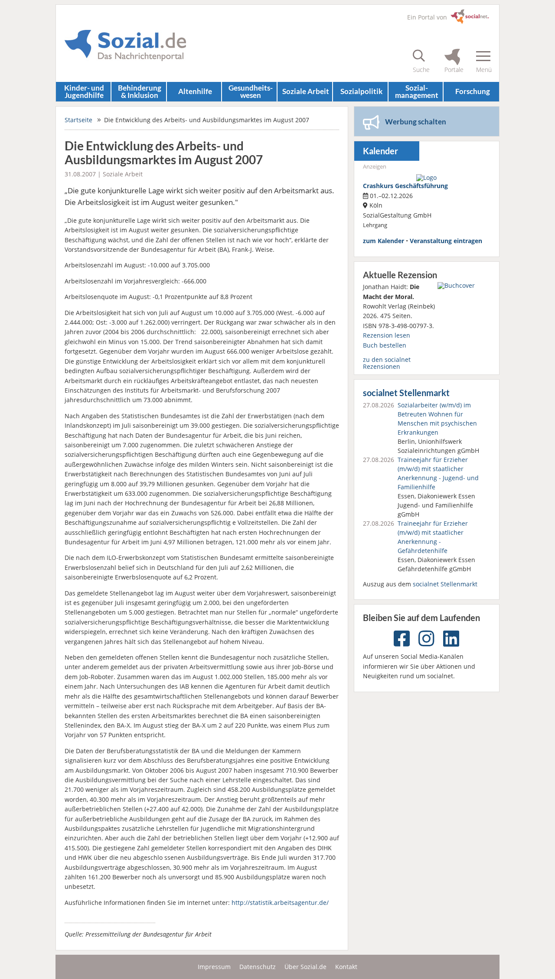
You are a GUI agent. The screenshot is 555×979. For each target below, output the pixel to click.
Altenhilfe (195, 91)
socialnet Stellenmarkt (406, 393)
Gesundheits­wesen (251, 91)
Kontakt (346, 967)
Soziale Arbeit (305, 91)
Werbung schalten (415, 121)
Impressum (214, 967)
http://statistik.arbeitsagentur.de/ (280, 902)
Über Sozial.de (305, 967)
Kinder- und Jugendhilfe (84, 91)
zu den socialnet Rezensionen (387, 363)
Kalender (380, 151)
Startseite (78, 120)
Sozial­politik (361, 91)
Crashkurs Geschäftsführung (405, 186)
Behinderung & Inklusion (139, 91)
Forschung (472, 91)
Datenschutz (257, 967)
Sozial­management (416, 91)
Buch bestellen (384, 345)
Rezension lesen (386, 335)
